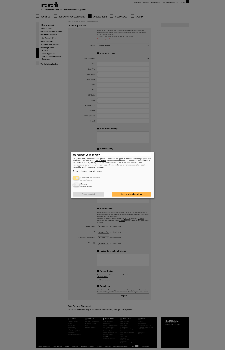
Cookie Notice (100, 161)
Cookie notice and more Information (87, 171)
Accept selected (88, 194)
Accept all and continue (131, 194)
